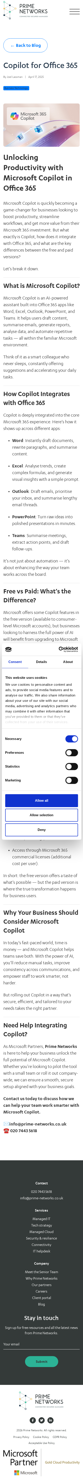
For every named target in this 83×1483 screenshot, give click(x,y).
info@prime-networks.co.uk (37, 1124)
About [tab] (68, 662)
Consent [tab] (15, 662)
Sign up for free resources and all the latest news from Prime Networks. (41, 1330)
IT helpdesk (41, 1251)
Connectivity (41, 1245)
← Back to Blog (25, 45)
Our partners (42, 1285)
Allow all (41, 800)
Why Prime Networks (42, 1278)
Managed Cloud (41, 1232)
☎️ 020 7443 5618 (20, 1130)
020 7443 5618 (41, 1192)
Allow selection (41, 815)
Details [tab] (41, 662)
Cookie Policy (41, 1437)
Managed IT (41, 1219)
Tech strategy (41, 1225)
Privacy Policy (21, 1437)
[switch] (71, 752)
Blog (41, 1304)
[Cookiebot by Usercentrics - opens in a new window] (59, 649)
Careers (41, 1291)
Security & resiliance (41, 1238)
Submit (41, 1361)
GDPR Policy (60, 1437)
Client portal (41, 1298)
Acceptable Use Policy (42, 1443)
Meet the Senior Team (41, 1272)
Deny (42, 830)
